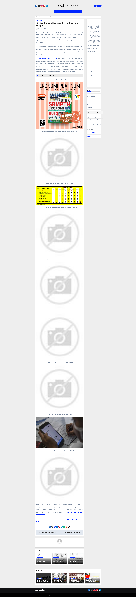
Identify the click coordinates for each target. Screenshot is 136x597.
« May (93, 132)
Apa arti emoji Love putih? (93, 51)
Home (56, 11)
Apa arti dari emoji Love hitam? (93, 48)
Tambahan (89, 107)
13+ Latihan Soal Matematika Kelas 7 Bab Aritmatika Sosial (75, 560)
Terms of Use (73, 11)
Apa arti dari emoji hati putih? (94, 45)
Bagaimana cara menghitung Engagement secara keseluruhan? (94, 83)
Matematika (38, 20)
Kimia (88, 101)
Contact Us (61, 11)
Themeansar (54, 595)
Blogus (49, 595)
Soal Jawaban (68, 6)
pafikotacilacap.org (91, 136)
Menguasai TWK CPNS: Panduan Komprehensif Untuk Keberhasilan (94, 36)
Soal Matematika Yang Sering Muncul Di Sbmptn (46, 58)
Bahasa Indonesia (91, 96)
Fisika (88, 99)
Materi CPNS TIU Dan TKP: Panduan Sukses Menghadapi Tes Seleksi (94, 41)
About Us (79, 11)
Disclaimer (67, 11)
